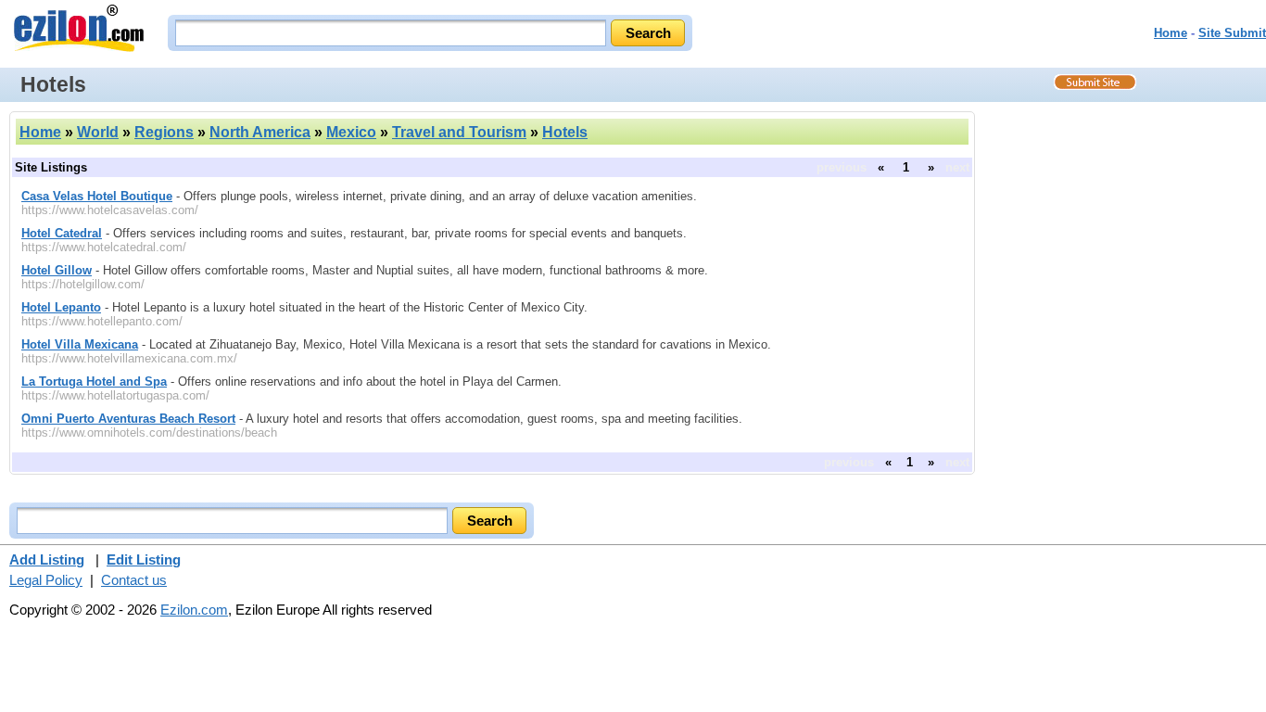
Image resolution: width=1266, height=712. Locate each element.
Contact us (134, 580)
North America (259, 132)
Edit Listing (144, 559)
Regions (164, 132)
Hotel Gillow (56, 270)
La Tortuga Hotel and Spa (94, 381)
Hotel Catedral (61, 233)
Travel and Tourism (459, 132)
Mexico (351, 132)
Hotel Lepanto (61, 307)
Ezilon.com (194, 609)
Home (1170, 33)
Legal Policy (45, 580)
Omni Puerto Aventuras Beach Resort (128, 419)
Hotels (565, 132)
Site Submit (1232, 33)
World (98, 132)
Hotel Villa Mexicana (79, 344)
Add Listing (46, 559)
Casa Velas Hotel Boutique (96, 196)
